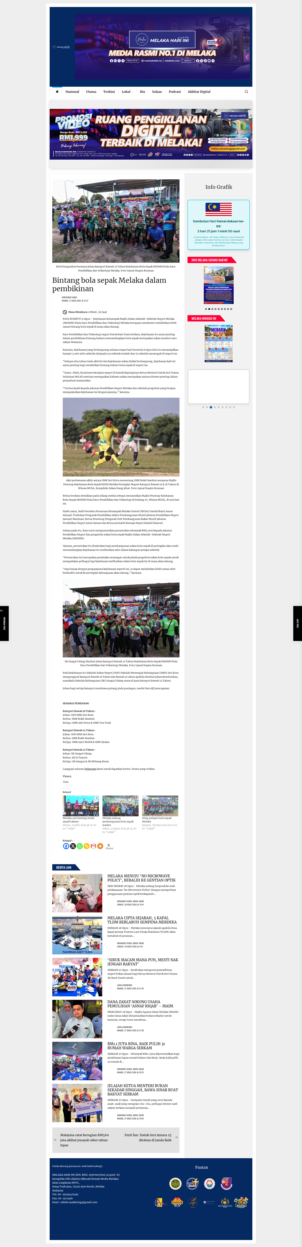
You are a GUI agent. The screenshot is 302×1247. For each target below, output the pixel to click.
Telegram (90, 769)
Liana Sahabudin (124, 985)
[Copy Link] (87, 846)
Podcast (175, 92)
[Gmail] (93, 846)
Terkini (109, 92)
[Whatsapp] (80, 846)
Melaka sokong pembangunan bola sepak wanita (118, 821)
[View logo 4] (215, 404)
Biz (142, 92)
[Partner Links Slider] (219, 383)
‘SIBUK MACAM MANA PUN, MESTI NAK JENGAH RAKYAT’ (142, 962)
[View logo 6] (222, 404)
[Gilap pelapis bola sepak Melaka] (160, 806)
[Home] (57, 92)
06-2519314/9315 (68, 1194)
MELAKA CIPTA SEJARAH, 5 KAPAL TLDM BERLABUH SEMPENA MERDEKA (142, 920)
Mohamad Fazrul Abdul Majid (130, 901)
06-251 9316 (65, 1198)
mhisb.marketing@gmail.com (78, 1202)
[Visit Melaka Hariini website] (151, 134)
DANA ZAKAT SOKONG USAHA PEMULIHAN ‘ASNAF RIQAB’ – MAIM (140, 1004)
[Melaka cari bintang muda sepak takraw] (81, 806)
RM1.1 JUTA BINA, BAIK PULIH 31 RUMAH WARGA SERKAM (136, 1046)
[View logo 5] (218, 404)
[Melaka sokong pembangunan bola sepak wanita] (120, 806)
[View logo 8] (230, 404)
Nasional (72, 92)
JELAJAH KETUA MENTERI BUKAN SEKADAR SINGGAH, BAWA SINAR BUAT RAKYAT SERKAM (142, 1090)
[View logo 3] (211, 404)
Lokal (126, 92)
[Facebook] (66, 846)
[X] (73, 846)
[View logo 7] (226, 404)
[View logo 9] (234, 404)
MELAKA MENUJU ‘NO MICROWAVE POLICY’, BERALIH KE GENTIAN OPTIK (141, 878)
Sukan (157, 92)
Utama (91, 92)
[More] (100, 846)
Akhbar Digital (199, 92)
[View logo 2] (207, 404)
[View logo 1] (203, 404)
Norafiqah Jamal (69, 297)
